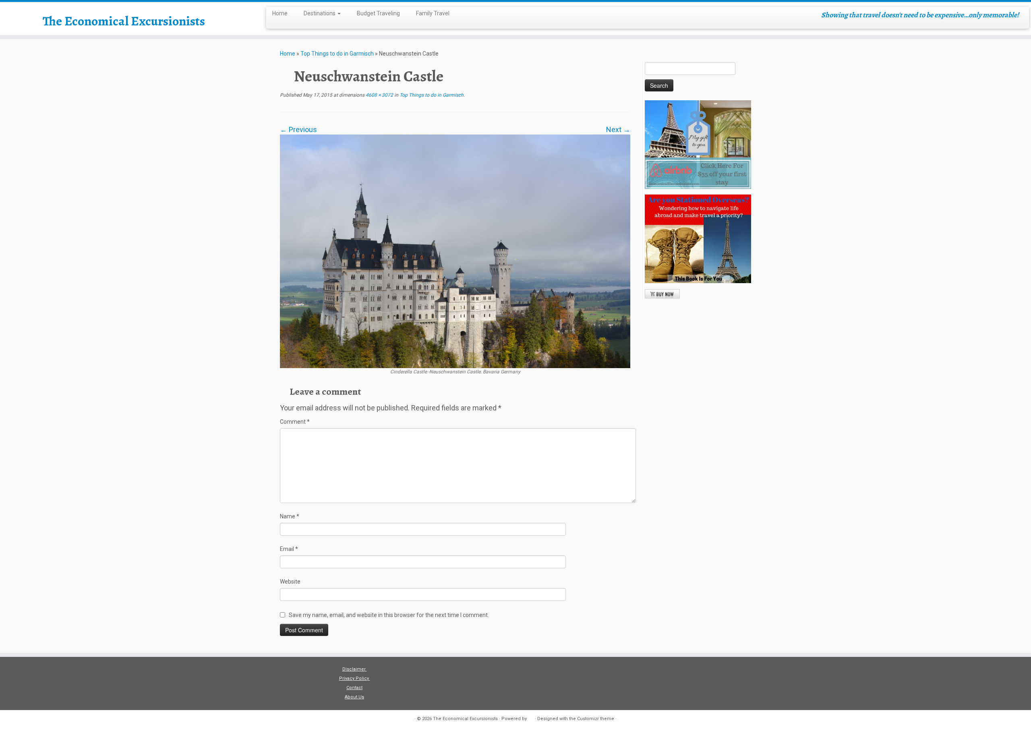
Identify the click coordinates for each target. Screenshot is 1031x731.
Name (289, 516)
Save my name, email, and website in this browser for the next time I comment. (389, 615)
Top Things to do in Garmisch (337, 53)
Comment (295, 421)
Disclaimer (354, 669)
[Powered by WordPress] (531, 717)
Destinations (320, 13)
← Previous (298, 129)
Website (290, 581)
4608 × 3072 (378, 95)
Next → (618, 129)
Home (280, 13)
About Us (354, 697)
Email (289, 549)
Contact (354, 687)
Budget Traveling (378, 13)
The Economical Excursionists (124, 21)
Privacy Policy (354, 678)
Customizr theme (595, 718)
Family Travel (432, 13)
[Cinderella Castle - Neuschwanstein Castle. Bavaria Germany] (455, 250)
